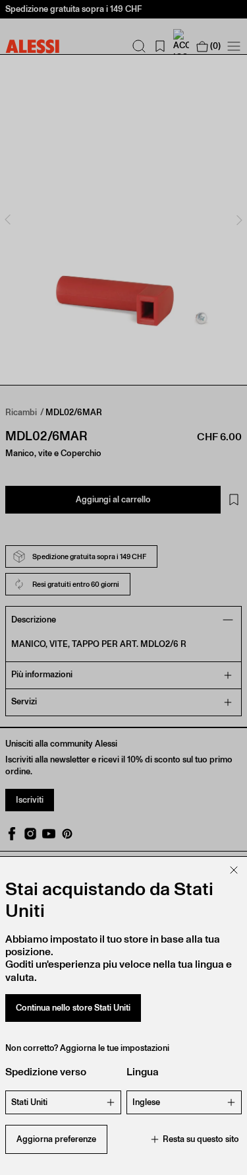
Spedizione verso (45, 1071)
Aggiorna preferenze (56, 1139)
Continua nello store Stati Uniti (73, 1008)
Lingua (142, 1071)
